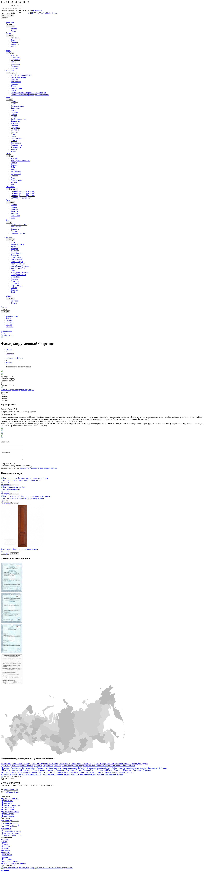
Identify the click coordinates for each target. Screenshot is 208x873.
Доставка (9, 322)
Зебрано (14, 115)
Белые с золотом (17, 106)
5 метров (14, 209)
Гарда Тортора (16, 253)
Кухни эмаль (7, 801)
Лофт (13, 167)
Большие (14, 213)
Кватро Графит (17, 262)
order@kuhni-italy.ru (49, 13)
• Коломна (130, 766)
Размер (8, 200)
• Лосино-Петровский (127, 768)
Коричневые (16, 121)
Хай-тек (14, 182)
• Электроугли (97, 774)
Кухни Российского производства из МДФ (28, 93)
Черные (14, 149)
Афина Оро (15, 246)
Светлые (14, 132)
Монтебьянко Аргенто (20, 266)
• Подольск (126, 770)
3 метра (14, 205)
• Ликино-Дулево (103, 768)
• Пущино (5, 772)
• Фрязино (130, 772)
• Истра (98, 766)
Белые (13, 104)
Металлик (15, 125)
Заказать (14, 485)
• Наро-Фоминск (38, 770)
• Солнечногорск (71, 772)
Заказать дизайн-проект (12, 835)
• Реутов (23, 772)
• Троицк (121, 772)
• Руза (37, 772)
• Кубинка (81, 768)
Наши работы (7, 859)
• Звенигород (67, 766)
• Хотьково (12, 774)
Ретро (13, 178)
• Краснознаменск (69, 768)
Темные (14, 141)
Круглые (14, 55)
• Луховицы (141, 768)
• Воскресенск (64, 764)
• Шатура (41, 774)
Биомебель (15, 38)
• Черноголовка (24, 774)
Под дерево (15, 128)
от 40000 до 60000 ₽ (10, 826)
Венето (13, 40)
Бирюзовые (15, 108)
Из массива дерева (18, 77)
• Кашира (106, 766)
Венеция (14, 249)
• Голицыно (86, 764)
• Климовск (115, 766)
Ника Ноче (15, 277)
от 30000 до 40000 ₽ (10, 823)
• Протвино (136, 770)
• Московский (16, 770)
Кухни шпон (7, 803)
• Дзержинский (106, 764)
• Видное (42, 764)
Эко (12, 184)
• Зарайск (57, 766)
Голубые (14, 112)
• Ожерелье (69, 770)
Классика (14, 165)
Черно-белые (16, 147)
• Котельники (15, 768)
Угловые (14, 68)
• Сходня (106, 772)
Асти (13, 242)
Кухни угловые (8, 807)
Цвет (8, 97)
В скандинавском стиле (20, 161)
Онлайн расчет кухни (11, 833)
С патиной (15, 130)
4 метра (14, 207)
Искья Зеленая (16, 257)
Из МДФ (14, 80)
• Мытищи (26, 770)
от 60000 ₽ (6, 829)
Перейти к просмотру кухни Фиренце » (17, 390)
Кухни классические (10, 812)
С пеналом (15, 66)
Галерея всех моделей (11, 861)
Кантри (14, 163)
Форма (8, 51)
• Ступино (97, 772)
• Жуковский (48, 766)
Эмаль (13, 90)
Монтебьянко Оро (18, 268)
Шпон (13, 86)
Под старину (16, 174)
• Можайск (5, 770)
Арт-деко (14, 158)
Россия (13, 31)
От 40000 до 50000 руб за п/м (23, 191)
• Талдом (113, 772)
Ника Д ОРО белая (18, 275)
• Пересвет (117, 770)
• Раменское (14, 772)
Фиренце (14, 290)
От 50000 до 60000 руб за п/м (23, 193)
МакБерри (15, 44)
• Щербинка (60, 774)
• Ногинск (50, 770)
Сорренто (15, 283)
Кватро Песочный (18, 264)
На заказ (14, 231)
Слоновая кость (17, 138)
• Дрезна (4, 766)
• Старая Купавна (85, 772)
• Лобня (114, 768)
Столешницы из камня (11, 831)
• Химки (4, 774)
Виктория (15, 251)
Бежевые (14, 102)
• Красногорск (41, 768)
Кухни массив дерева (11, 805)
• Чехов (34, 774)
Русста (13, 46)
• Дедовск (96, 764)
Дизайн (5, 840)
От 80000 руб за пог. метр (21, 198)
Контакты (6, 853)
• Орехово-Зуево (88, 770)
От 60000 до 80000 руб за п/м (23, 196)
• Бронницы (26, 764)
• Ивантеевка (89, 766)
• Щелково (50, 774)
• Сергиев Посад (47, 772)
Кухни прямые (8, 809)
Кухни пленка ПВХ (10, 799)
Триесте (14, 288)
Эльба (13, 292)
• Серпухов (59, 772)
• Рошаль (31, 772)
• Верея (35, 764)
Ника (13, 270)
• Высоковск (76, 764)
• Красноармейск (28, 768)
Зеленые (14, 117)
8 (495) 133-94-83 (11, 790)
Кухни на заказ (8, 816)
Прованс (14, 176)
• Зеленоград (78, 766)
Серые (13, 134)
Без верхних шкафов (19, 225)
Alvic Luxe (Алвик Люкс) (21, 75)
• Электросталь (84, 774)
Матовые (14, 84)
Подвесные (15, 60)
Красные (14, 123)
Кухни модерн (8, 814)
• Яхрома (119, 774)
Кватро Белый (16, 259)
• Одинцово (59, 770)
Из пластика (16, 82)
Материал (10, 70)
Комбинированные (18, 119)
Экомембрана (16, 88)
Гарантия (9, 327)
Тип (7, 220)
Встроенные (16, 227)
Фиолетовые (16, 143)
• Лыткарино (151, 768)
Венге (13, 110)
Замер (8, 318)
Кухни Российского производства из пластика (30, 95)
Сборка (9, 325)
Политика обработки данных (14, 863)
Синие (13, 136)
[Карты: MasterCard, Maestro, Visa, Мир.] (18, 868)
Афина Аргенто (17, 244)
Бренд (8, 33)
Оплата (9, 320)
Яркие (13, 152)
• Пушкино (146, 770)
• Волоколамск (52, 764)
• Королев (5, 768)
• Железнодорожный (33, 766)
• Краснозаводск (54, 768)
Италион (14, 42)
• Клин (123, 766)
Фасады (9, 237)
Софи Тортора (16, 285)
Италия (14, 29)
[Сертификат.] (12, 592)
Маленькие (15, 216)
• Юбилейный (109, 774)
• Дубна (11, 766)
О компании (7, 855)
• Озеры (78, 770)
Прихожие (15, 301)
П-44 (13, 218)
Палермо (14, 279)
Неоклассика (16, 171)
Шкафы (14, 303)
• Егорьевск (20, 766)
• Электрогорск (71, 774)
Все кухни (10, 22)
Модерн (14, 169)
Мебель (9, 296)
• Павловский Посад (103, 770)
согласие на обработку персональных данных (38, 468)
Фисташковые (16, 145)
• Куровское (91, 768)
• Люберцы (162, 768)
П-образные (15, 57)
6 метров (14, 211)
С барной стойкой (18, 233)
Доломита (15, 255)
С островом (15, 64)
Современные (16, 180)
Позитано (15, 281)
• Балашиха (16, 764)
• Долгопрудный (129, 764)
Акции (5, 857)
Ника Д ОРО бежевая (19, 272)
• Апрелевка (6, 764)
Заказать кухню (7, 15)
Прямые (14, 62)
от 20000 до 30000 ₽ (10, 821)
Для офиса (15, 229)
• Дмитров (117, 764)
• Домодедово (142, 764)
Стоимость (10, 187)
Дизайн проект (12, 316)
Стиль (8, 154)
